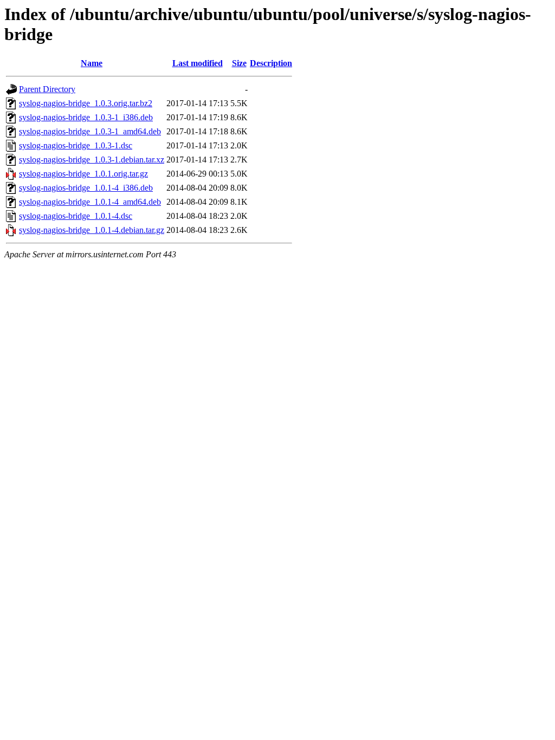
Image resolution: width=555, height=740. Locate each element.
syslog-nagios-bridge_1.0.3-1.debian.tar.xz (91, 159)
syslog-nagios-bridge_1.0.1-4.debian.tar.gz (91, 230)
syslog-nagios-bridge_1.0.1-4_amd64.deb (90, 201)
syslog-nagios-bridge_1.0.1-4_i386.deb (86, 187)
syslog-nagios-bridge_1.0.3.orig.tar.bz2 (85, 103)
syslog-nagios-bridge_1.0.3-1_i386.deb (86, 117)
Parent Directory (47, 89)
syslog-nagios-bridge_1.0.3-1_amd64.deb (90, 131)
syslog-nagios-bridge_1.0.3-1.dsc (75, 145)
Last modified (197, 63)
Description (271, 63)
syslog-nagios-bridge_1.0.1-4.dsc (75, 215)
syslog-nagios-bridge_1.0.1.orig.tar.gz (83, 173)
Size (239, 63)
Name (91, 63)
